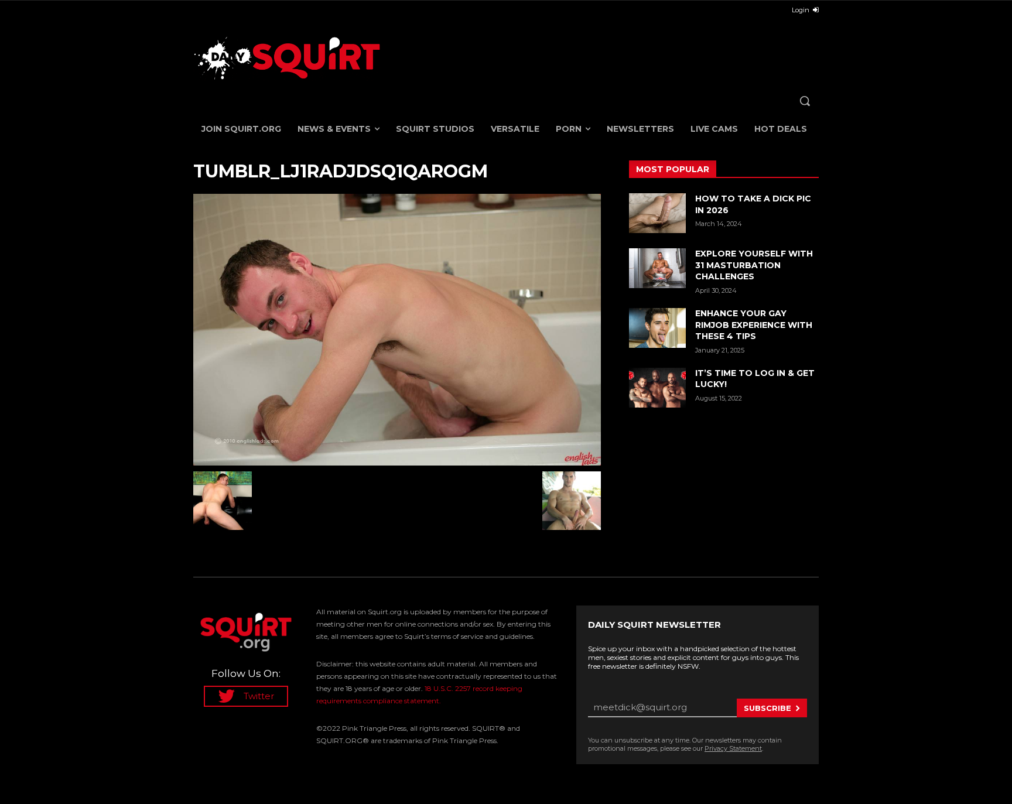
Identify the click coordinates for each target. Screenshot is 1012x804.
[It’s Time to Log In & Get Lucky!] (657, 388)
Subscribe (767, 708)
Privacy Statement (733, 748)
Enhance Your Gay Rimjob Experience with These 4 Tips (753, 324)
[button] (805, 101)
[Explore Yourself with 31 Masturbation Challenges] (657, 268)
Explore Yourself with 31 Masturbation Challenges (754, 265)
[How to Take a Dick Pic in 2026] (657, 213)
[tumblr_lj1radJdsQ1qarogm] (397, 330)
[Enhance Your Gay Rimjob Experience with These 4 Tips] (657, 328)
